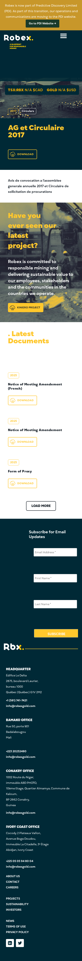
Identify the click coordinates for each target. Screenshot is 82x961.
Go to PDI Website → (42, 23)
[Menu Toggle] (63, 35)
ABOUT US (13, 876)
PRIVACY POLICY (17, 932)
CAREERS (12, 887)
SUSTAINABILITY (17, 904)
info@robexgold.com (20, 706)
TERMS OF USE (16, 926)
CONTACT (13, 882)
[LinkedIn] (10, 943)
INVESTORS (13, 910)
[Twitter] (20, 943)
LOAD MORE (41, 506)
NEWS (10, 921)
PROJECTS (13, 899)
